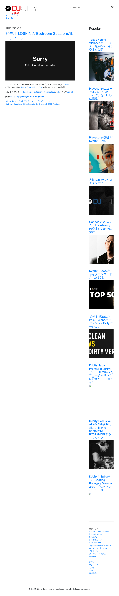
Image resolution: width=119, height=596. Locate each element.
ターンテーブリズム (36, 101)
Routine (56, 104)
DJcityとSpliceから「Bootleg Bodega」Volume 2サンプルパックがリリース (100, 483)
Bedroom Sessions (13, 104)
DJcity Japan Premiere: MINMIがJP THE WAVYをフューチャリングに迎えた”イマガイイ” (101, 374)
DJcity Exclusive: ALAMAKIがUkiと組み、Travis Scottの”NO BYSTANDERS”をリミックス (100, 429)
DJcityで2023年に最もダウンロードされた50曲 (101, 274)
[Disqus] (40, 140)
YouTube (70, 92)
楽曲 (91, 570)
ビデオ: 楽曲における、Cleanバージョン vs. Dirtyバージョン (101, 321)
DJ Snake (66, 84)
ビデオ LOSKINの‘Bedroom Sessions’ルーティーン (39, 35)
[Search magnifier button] (112, 7)
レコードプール (11, 15)
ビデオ (48, 101)
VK (58, 92)
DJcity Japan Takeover (99, 531)
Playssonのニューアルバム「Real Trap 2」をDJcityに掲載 (101, 93)
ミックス (93, 567)
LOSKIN (48, 104)
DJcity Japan (11, 101)
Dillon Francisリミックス (31, 87)
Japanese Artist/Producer (100, 545)
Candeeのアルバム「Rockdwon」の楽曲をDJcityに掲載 (100, 227)
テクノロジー (94, 559)
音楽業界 (93, 573)
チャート (93, 556)
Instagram (38, 92)
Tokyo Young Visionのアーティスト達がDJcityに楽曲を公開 (100, 44)
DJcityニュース (95, 540)
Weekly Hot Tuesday (98, 548)
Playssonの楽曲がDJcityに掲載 (100, 139)
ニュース (9, 18)
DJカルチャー (95, 542)
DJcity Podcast (96, 534)
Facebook (27, 92)
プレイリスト (94, 565)
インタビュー (94, 551)
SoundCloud (49, 92)
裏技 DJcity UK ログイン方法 (100, 181)
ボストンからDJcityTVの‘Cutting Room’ (27, 96)
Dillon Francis (29, 104)
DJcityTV (23, 101)
